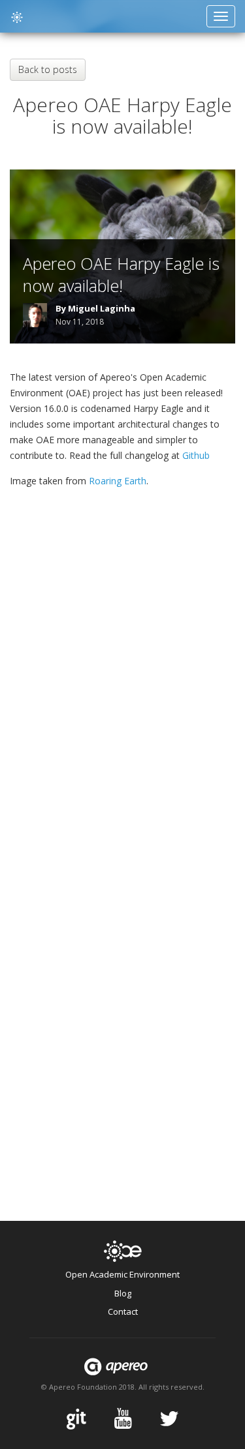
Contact (123, 1311)
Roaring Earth (117, 481)
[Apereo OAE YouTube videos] (123, 1418)
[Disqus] (122, 688)
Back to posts (47, 69)
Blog (122, 1293)
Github (196, 455)
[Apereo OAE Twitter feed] (169, 1418)
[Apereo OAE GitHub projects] (76, 1418)
